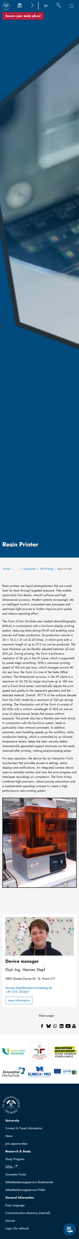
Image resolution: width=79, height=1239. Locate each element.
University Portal (15, 1174)
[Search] (58, 6)
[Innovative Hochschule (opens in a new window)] (13, 1071)
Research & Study (18, 1151)
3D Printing (46, 569)
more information (19, 1000)
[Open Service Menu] (69, 1229)
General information (19, 1197)
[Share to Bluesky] (48, 1026)
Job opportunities (16, 1143)
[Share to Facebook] (42, 1026)
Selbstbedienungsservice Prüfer (25, 1190)
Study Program (14, 1159)
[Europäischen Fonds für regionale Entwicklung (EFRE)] (65, 1071)
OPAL (9, 1166)
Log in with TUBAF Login (24, 1229)
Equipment (30, 569)
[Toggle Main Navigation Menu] (71, 6)
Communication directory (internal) (27, 1213)
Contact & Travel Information (23, 1128)
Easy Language (15, 1205)
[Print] (74, 1026)
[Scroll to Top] (69, 1213)
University (12, 1120)
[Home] (6, 6)
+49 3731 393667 (17, 992)
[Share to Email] (68, 1026)
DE (46, 6)
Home (6, 569)
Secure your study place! (23, 16)
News (8, 1136)
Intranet (10, 1220)
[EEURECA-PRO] (39, 1071)
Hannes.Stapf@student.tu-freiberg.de (28, 988)
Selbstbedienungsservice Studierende (29, 1182)
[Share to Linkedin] (61, 1026)
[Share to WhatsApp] (55, 1026)
